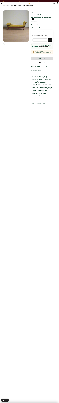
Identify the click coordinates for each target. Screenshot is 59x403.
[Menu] (1, 3)
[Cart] (57, 3)
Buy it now (42, 62)
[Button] (54, 3)
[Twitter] (37, 66)
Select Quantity (35, 24)
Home (3, 5)
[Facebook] (35, 66)
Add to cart (42, 58)
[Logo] (32, 3)
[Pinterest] (39, 66)
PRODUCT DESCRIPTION (37, 70)
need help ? (45, 66)
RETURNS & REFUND (36, 99)
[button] (7, 44)
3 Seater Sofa (7, 5)
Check (50, 40)
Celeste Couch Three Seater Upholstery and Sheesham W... (22, 5)
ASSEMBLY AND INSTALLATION (38, 103)
